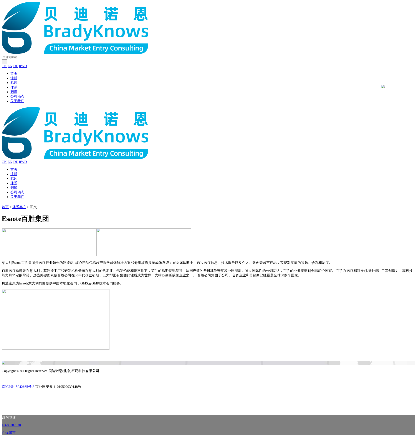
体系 (13, 87)
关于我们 (17, 101)
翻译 (13, 92)
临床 (13, 83)
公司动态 (17, 96)
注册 (13, 78)
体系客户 (19, 207)
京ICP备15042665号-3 (18, 387)
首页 (13, 73)
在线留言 (9, 433)
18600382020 (11, 425)
